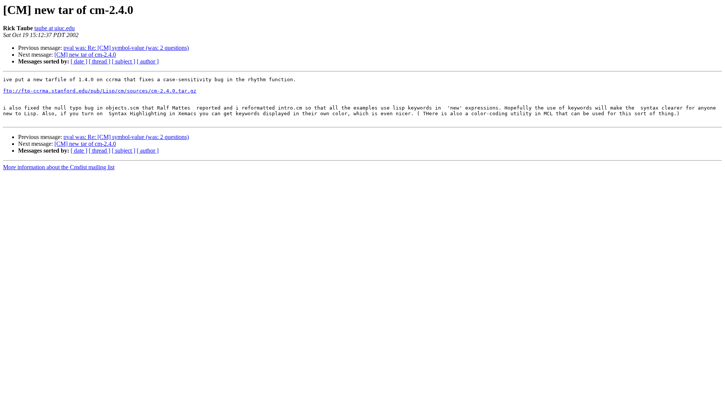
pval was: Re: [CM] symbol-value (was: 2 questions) (126, 48)
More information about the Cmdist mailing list (58, 167)
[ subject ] (123, 61)
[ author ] (148, 61)
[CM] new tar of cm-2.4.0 (85, 54)
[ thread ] (99, 61)
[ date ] (79, 61)
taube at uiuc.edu (54, 28)
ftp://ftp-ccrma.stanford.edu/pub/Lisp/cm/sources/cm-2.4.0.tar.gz (99, 91)
